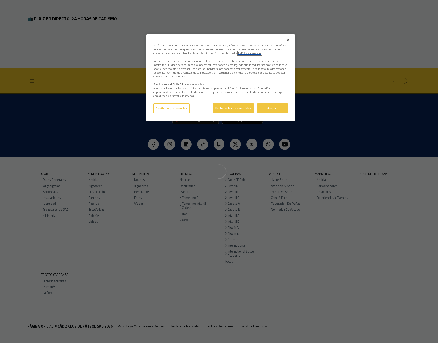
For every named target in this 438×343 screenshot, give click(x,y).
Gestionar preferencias (171, 108)
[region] (220, 77)
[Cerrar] (288, 40)
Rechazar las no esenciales (233, 108)
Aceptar (272, 108)
